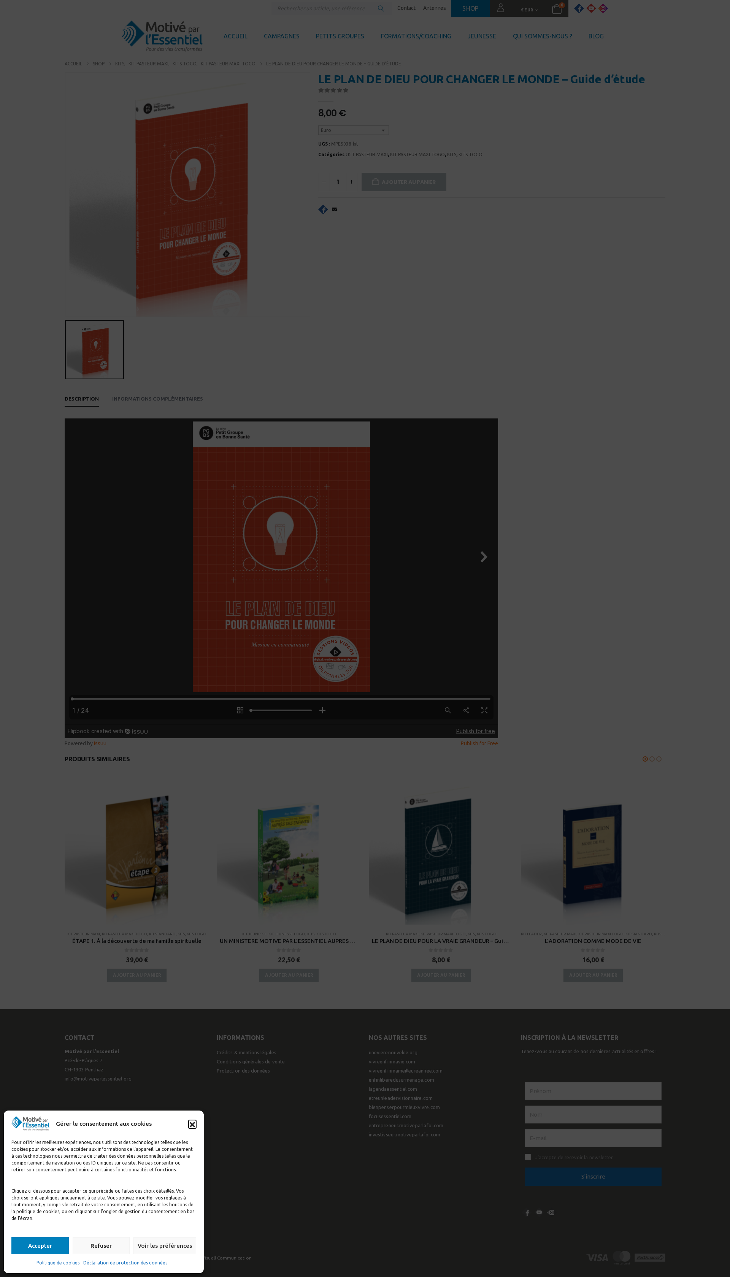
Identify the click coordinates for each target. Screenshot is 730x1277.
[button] (192, 1124)
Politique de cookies (57, 1262)
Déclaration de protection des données (125, 1262)
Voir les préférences (165, 1245)
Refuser (101, 1245)
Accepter (40, 1245)
